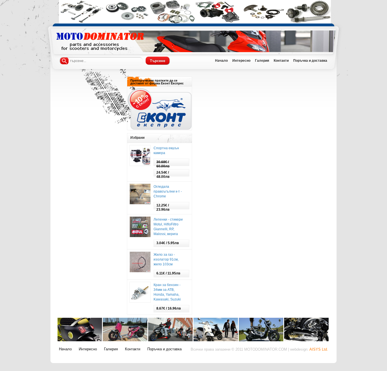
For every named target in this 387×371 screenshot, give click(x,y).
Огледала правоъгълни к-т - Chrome (168, 191)
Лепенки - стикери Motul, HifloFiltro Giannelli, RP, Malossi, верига (168, 227)
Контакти (132, 349)
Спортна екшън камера (166, 150)
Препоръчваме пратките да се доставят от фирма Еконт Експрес (157, 82)
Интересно (88, 349)
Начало (65, 349)
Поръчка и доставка (164, 349)
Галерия (111, 349)
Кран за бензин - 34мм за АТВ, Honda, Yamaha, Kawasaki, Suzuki (167, 292)
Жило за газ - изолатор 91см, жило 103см (166, 259)
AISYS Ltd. (318, 349)
